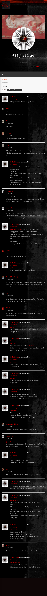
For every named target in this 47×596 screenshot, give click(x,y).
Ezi (7, 121)
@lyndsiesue (14, 167)
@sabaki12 (13, 530)
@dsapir (12, 378)
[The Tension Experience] (6, 8)
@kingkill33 (14, 500)
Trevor (8, 545)
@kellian (13, 344)
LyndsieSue (9, 191)
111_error (9, 145)
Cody (7, 293)
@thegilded (13, 411)
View (37, 66)
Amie (7, 469)
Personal (4, 79)
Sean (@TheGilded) (12, 277)
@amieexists (14, 458)
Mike (7, 109)
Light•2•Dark (14, 97)
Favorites (4, 86)
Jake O (8, 251)
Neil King (9, 133)
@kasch (12, 327)
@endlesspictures (15, 229)
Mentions (5, 83)
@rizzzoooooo (15, 563)
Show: (4, 90)
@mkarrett (13, 362)
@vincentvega (14, 268)
